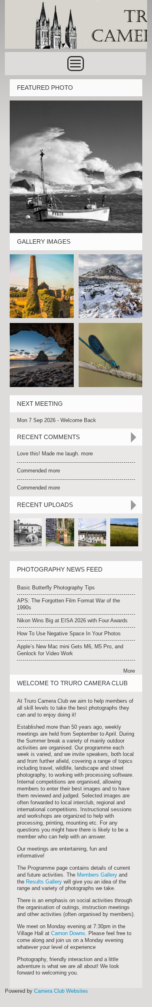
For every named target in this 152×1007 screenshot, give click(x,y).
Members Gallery (97, 875)
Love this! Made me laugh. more (55, 453)
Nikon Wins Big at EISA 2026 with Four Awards (72, 620)
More (129, 671)
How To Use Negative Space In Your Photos (69, 633)
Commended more (38, 471)
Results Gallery (44, 882)
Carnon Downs (68, 933)
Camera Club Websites (61, 991)
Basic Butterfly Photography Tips (56, 588)
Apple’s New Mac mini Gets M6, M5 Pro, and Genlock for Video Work (70, 649)
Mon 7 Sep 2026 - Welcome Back (56, 420)
